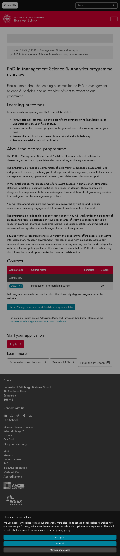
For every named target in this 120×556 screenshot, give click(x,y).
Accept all (60, 537)
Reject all (60, 543)
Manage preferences (60, 550)
